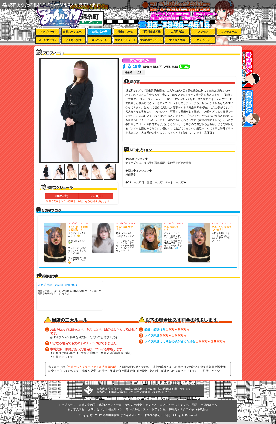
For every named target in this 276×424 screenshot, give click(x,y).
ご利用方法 (177, 31)
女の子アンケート (125, 40)
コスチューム (229, 31)
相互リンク (115, 409)
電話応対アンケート (151, 40)
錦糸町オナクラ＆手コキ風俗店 (188, 409)
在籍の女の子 (99, 31)
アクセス (203, 31)
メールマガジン (47, 40)
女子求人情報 (177, 40)
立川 (139, 72)
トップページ (48, 31)
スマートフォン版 (154, 409)
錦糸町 (128, 72)
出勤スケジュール (73, 31)
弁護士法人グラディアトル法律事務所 (92, 367)
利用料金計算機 (151, 31)
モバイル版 (133, 409)
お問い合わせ (96, 409)
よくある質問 (73, 40)
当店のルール (99, 40)
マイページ (203, 40)
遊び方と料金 (133, 405)
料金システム (125, 31)
